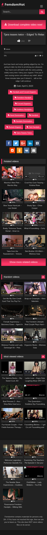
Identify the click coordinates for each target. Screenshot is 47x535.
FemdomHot (14, 4)
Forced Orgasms (24, 103)
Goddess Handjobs (24, 109)
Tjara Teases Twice (24, 133)
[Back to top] (39, 527)
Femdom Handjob (24, 98)
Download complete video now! (24, 24)
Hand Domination (17, 115)
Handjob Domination (24, 121)
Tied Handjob (34, 127)
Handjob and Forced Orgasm (24, 92)
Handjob (34, 115)
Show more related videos (24, 262)
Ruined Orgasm (15, 127)
